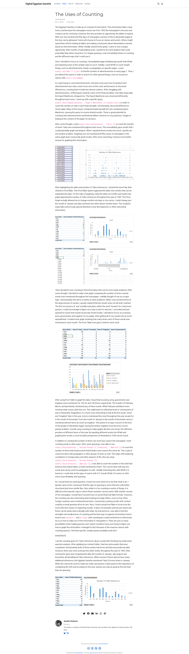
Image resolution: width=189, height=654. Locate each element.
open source (94, 653)
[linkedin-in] (96, 613)
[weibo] (105, 613)
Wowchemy (79, 653)
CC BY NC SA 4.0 (103, 644)
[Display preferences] (162, 4)
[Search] (158, 4)
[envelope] (92, 613)
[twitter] (84, 613)
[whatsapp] (100, 613)
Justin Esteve (60, 19)
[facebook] (88, 613)
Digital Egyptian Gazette (38, 3)
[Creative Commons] (94, 648)
